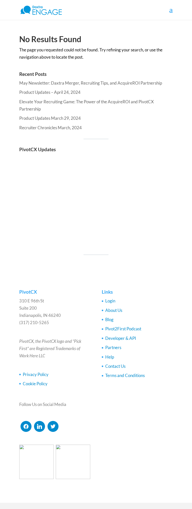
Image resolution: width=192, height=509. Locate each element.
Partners (113, 347)
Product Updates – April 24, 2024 (49, 92)
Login (110, 300)
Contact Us (115, 366)
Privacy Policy (35, 374)
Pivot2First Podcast (123, 328)
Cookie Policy (35, 383)
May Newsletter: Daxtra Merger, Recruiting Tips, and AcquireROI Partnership (90, 83)
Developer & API (120, 338)
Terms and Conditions (125, 375)
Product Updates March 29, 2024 (50, 118)
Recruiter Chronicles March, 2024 (50, 127)
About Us (113, 310)
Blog (109, 319)
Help (109, 357)
